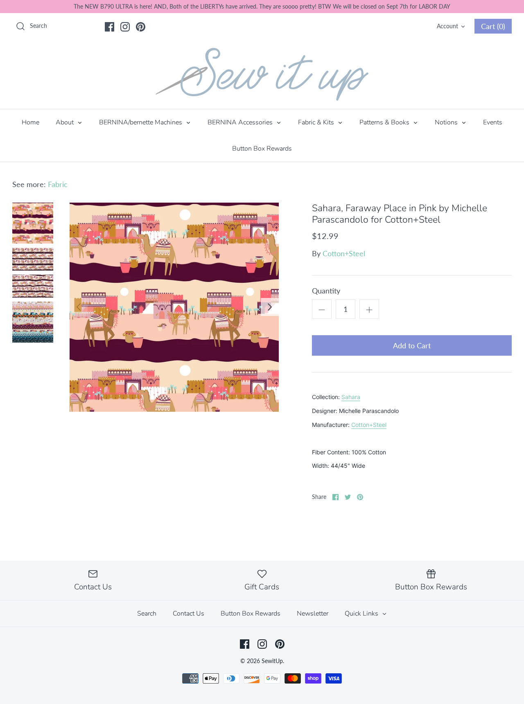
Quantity (326, 290)
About (65, 122)
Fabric (58, 184)
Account (447, 26)
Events (492, 122)
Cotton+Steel (344, 253)
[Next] (270, 307)
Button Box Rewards (262, 148)
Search (146, 613)
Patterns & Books (385, 122)
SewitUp (272, 660)
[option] (174, 307)
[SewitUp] (262, 74)
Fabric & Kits (317, 122)
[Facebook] (109, 27)
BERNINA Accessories (241, 122)
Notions (447, 122)
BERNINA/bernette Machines (141, 122)
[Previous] (79, 307)
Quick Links (362, 613)
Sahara (350, 396)
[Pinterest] (140, 27)
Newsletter (312, 613)
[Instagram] (125, 27)
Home (30, 122)
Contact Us (188, 613)
